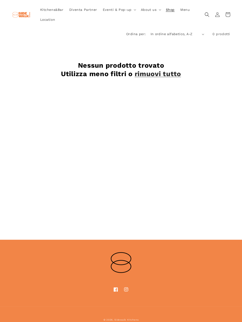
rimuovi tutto (158, 74)
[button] (119, 10)
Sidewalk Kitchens (126, 319)
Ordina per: (136, 34)
